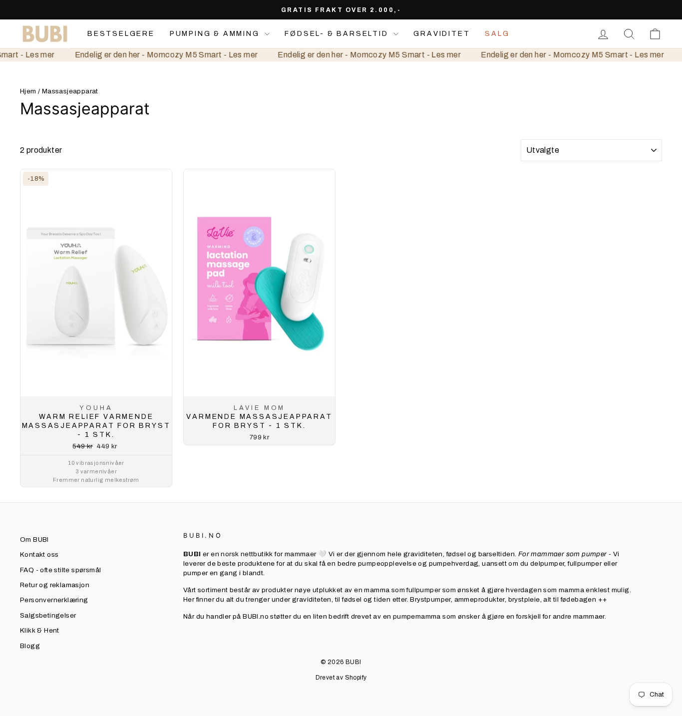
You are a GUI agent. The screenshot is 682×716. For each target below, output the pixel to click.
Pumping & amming (216, 33)
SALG (497, 33)
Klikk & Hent (39, 630)
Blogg (30, 646)
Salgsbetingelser (48, 615)
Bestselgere (121, 33)
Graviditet (441, 33)
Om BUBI (34, 539)
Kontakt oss (39, 554)
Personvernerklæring (54, 600)
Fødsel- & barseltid (338, 33)
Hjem (28, 91)
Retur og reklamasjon (54, 585)
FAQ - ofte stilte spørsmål (60, 570)
